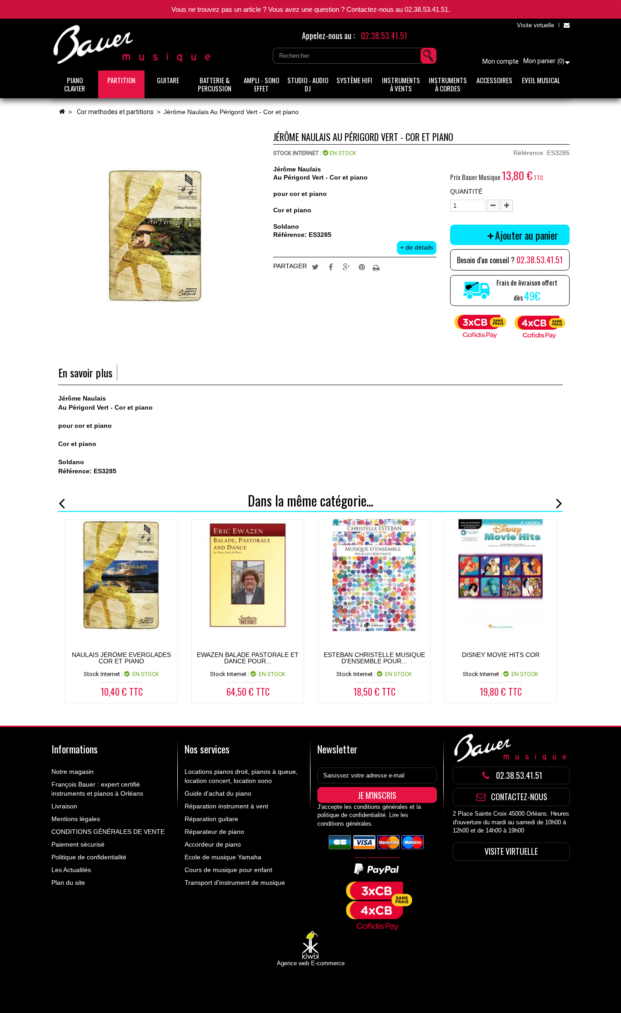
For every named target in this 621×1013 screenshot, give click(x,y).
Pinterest (361, 266)
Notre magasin (72, 771)
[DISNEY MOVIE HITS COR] (500, 575)
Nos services (207, 749)
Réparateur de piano (214, 831)
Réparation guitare (211, 818)
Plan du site (68, 882)
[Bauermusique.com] (133, 44)
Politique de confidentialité (88, 857)
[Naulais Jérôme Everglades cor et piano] (121, 575)
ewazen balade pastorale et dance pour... (248, 658)
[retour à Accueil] (61, 111)
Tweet (315, 266)
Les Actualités (71, 869)
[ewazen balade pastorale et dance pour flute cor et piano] (248, 575)
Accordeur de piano (213, 844)
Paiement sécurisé (78, 844)
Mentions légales (75, 818)
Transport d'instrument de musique (235, 882)
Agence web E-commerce (311, 963)
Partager (331, 266)
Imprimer (377, 266)
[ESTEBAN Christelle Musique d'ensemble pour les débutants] (374, 575)
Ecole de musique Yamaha (223, 857)
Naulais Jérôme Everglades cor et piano (121, 658)
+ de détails (416, 247)
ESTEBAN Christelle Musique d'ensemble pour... (374, 658)
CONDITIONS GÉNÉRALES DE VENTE (108, 831)
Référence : (530, 152)
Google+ (346, 266)
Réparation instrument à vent (226, 806)
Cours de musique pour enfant (228, 869)
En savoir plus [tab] (85, 373)
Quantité (466, 191)
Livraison (64, 806)
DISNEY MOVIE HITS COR (501, 655)
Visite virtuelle (535, 25)
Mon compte (500, 61)
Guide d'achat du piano (218, 793)
